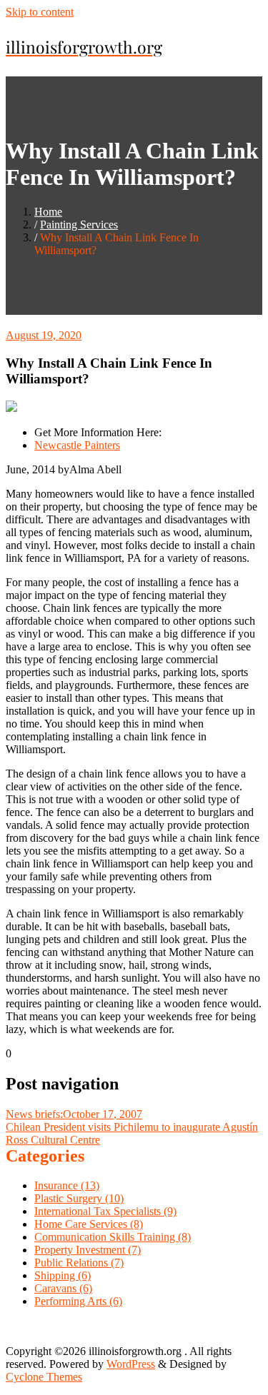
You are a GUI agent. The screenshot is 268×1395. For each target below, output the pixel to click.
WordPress (130, 1364)
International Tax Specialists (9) (105, 1211)
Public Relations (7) (79, 1262)
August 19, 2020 (43, 335)
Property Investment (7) (87, 1250)
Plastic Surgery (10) (79, 1198)
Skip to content (40, 12)
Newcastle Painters (77, 445)
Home (48, 212)
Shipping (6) (62, 1275)
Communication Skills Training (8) (112, 1237)
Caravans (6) (63, 1288)
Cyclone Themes (44, 1377)
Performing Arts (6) (78, 1301)
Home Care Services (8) (88, 1224)
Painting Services (79, 224)
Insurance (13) (66, 1185)
